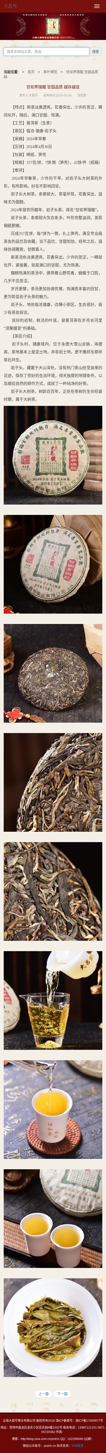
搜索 (95, 52)
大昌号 (10, 6)
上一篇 (43, 1394)
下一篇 (62, 1394)
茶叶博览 (50, 72)
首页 (31, 72)
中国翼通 (77, 1446)
